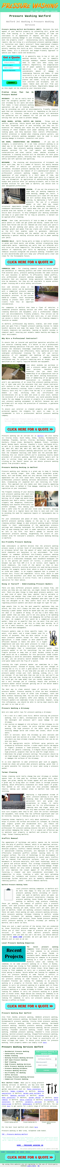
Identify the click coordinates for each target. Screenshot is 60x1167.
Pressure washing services (13, 1038)
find (8, 1017)
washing (41, 130)
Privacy (57, 1152)
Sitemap (3, 1152)
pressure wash (10, 737)
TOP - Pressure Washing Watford (15, 1134)
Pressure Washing (10, 1152)
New (18, 1152)
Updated (22, 1152)
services (53, 1106)
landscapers (27, 1104)
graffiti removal (23, 844)
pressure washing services (46, 912)
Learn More (31, 1166)
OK (38, 1166)
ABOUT (41, 11)
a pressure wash (43, 970)
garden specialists (10, 1089)
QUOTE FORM (17, 937)
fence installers (34, 1089)
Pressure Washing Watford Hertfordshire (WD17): (22, 29)
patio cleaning (26, 1100)
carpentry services (33, 1102)
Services (28, 1152)
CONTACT (47, 11)
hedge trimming (17, 1091)
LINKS (36, 11)
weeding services (17, 1095)
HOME (31, 11)
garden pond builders (32, 1093)
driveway (9, 103)
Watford (41, 436)
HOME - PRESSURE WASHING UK (30, 1145)
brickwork (39, 181)
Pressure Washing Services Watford (22, 1047)
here (44, 1042)
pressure (45, 754)
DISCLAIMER (54, 11)
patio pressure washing (12, 914)
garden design (35, 1097)
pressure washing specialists (31, 451)
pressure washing (44, 42)
